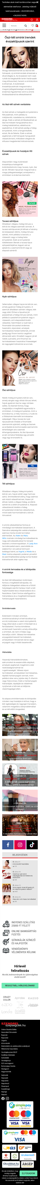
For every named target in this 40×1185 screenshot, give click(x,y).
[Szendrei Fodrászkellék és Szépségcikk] (9, 20)
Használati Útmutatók (9, 1032)
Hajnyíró (4, 1094)
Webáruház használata (9, 1049)
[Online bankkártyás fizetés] (20, 932)
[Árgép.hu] (27, 1164)
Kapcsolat (4, 1038)
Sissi (4, 554)
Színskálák (5, 1058)
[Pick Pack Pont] (6, 1156)
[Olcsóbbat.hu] (11, 1164)
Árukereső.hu (28, 1159)
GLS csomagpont (7, 1063)
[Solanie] (20, 1011)
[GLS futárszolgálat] (9, 1148)
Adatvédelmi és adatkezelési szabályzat (15, 1046)
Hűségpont (5, 1069)
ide (23, 1183)
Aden (18, 536)
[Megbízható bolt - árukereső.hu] (14, 1156)
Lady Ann (33, 544)
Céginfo (4, 1040)
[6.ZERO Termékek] (7, 1005)
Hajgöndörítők (6, 1072)
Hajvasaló (4, 1078)
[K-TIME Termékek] (20, 1005)
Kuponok (4, 1035)
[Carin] (33, 1005)
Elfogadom (28, 1173)
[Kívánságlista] (32, 26)
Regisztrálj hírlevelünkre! (20, 985)
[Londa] (7, 1011)
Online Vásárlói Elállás (9, 1029)
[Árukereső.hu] (28, 1156)
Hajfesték (4, 1075)
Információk (5, 1043)
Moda (29, 552)
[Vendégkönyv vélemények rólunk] (20, 950)
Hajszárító (4, 1081)
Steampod (5, 1086)
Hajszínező (5, 1083)
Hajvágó (4, 1092)
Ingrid (21, 552)
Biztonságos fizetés (8, 1066)
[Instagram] (7, 1098)
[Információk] (31, 19)
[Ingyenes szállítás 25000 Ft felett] (20, 924)
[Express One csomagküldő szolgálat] (25, 1148)
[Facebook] (3, 1098)
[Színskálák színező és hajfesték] (20, 941)
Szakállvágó (5, 1089)
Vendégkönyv (6, 1060)
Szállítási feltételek (8, 1055)
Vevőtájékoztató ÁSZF (9, 1052)
